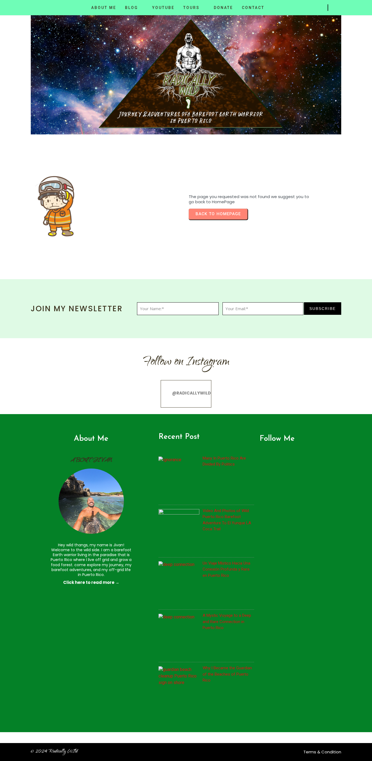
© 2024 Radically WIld (54, 751)
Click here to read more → (91, 582)
